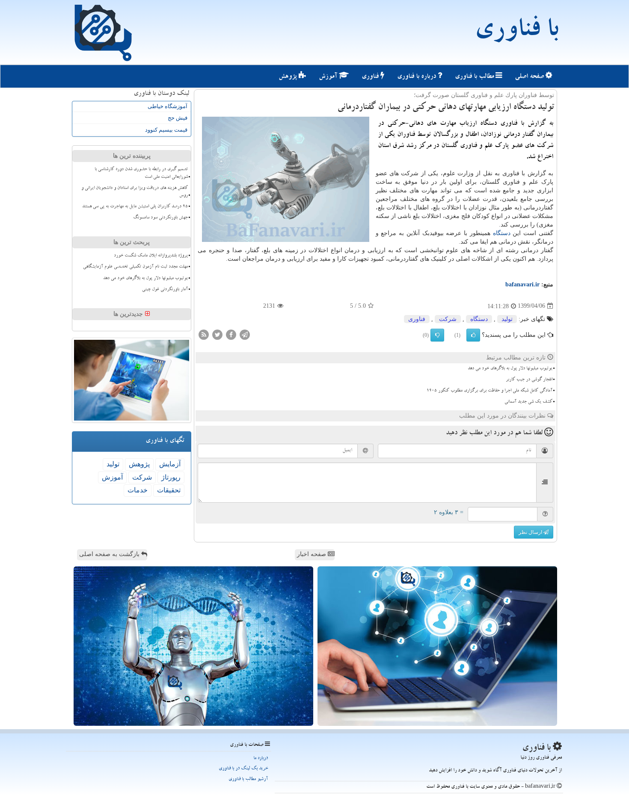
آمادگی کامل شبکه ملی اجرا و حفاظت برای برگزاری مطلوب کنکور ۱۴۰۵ (489, 391)
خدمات (138, 490)
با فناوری (516, 32)
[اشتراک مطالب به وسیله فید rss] (204, 334)
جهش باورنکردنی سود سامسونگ (160, 218)
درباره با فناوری (417, 77)
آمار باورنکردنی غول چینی (165, 289)
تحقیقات (169, 490)
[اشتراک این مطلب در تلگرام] (245, 334)
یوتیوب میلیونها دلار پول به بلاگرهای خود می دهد (510, 368)
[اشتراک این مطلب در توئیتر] (217, 334)
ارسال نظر (531, 532)
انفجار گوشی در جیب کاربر (529, 380)
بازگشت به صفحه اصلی (110, 554)
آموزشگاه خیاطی (167, 106)
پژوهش (289, 77)
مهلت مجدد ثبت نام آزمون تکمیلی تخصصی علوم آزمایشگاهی (135, 267)
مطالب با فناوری (475, 77)
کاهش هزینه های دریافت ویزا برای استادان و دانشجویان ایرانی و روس (134, 192)
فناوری (371, 77)
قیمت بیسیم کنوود (166, 130)
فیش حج (177, 118)
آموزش (329, 77)
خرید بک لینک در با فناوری (243, 768)
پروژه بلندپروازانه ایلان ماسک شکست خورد (151, 256)
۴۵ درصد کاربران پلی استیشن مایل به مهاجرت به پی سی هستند (135, 206)
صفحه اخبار (312, 554)
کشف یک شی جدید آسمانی (528, 402)
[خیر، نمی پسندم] (437, 335)
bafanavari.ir (522, 284)
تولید (507, 319)
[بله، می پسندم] (473, 335)
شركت (448, 319)
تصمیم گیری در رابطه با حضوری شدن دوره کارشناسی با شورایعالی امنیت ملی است (141, 173)
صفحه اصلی (530, 77)
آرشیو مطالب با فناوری (248, 779)
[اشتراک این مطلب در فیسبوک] (231, 334)
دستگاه (501, 233)
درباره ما (260, 758)
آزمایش (170, 464)
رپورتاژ (171, 477)
